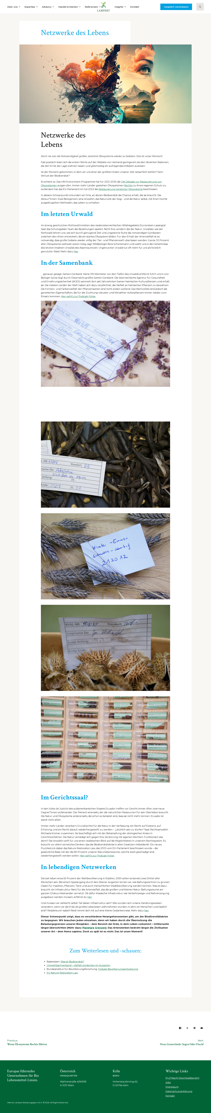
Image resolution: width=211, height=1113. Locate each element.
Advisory (46, 6)
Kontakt (134, 6)
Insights (119, 6)
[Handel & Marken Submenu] (79, 7)
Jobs (168, 1082)
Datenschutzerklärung (178, 1091)
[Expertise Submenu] (36, 7)
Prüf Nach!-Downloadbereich (182, 1078)
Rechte (128, 185)
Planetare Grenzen (94, 927)
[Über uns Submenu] (19, 7)
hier (76, 251)
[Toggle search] (200, 6)
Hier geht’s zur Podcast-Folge (78, 296)
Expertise (30, 6)
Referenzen (91, 6)
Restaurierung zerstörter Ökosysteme (121, 189)
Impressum (172, 1087)
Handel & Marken (68, 6)
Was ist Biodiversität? (72, 961)
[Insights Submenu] (124, 7)
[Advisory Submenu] (52, 7)
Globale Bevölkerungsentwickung (118, 969)
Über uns (12, 6)
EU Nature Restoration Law (62, 972)
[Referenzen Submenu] (99, 7)
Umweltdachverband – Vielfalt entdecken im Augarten (78, 965)
